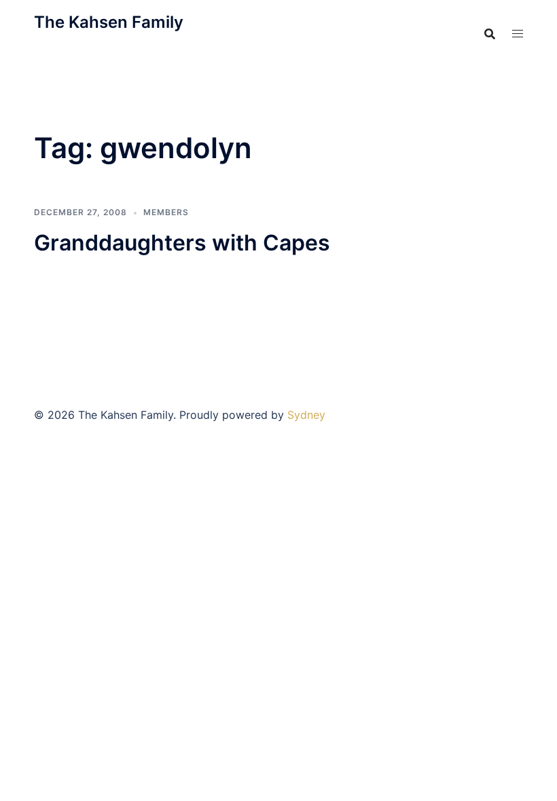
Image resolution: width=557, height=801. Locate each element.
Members (166, 212)
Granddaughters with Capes (182, 242)
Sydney (306, 415)
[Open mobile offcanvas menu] (517, 33)
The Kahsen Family (108, 22)
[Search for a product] (489, 34)
